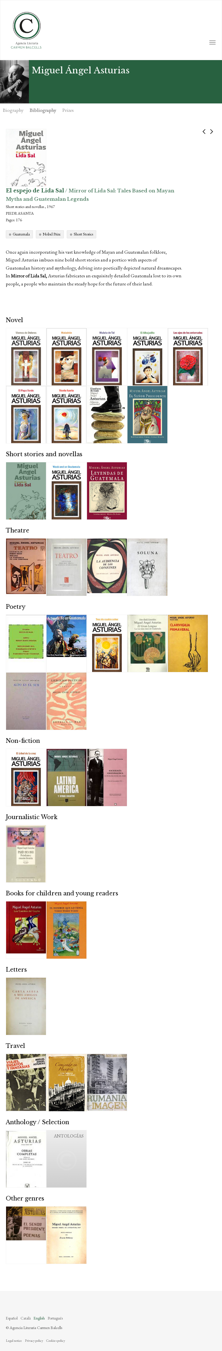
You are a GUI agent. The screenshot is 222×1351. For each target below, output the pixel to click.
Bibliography (43, 110)
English (39, 1318)
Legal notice (14, 1340)
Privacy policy (34, 1340)
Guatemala (21, 234)
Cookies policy (55, 1340)
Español (12, 1318)
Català (26, 1318)
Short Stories (83, 234)
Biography (13, 110)
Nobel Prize (52, 234)
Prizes (68, 110)
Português (55, 1318)
